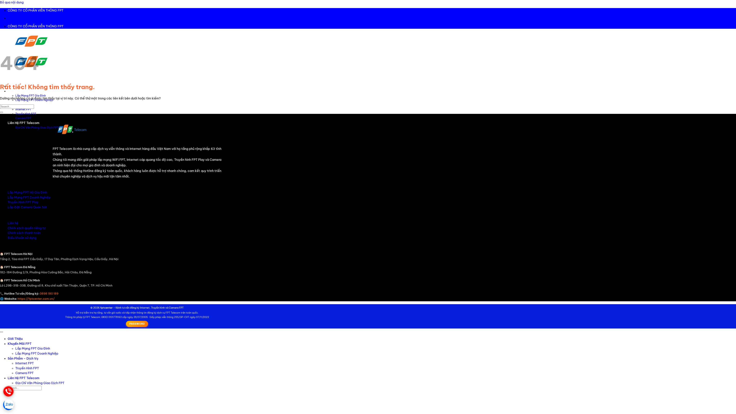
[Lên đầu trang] (1, 332)
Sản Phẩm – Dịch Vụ (23, 358)
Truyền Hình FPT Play (23, 202)
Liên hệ (13, 223)
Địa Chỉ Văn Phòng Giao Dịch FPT (37, 127)
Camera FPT (23, 118)
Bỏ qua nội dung (12, 2)
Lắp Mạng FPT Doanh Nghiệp (29, 197)
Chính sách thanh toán (24, 233)
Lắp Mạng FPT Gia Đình (30, 95)
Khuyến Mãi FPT (20, 344)
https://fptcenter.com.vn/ (36, 299)
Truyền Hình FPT (25, 114)
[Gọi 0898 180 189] (8, 391)
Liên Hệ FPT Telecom (23, 123)
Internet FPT (23, 109)
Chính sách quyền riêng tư (26, 228)
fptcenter (106, 307)
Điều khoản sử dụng (22, 238)
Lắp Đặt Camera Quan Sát (27, 207)
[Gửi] (1, 112)
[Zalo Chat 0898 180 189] (8, 404)
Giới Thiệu (15, 339)
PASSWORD (137, 323)
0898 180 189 (49, 293)
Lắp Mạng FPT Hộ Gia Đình (27, 192)
